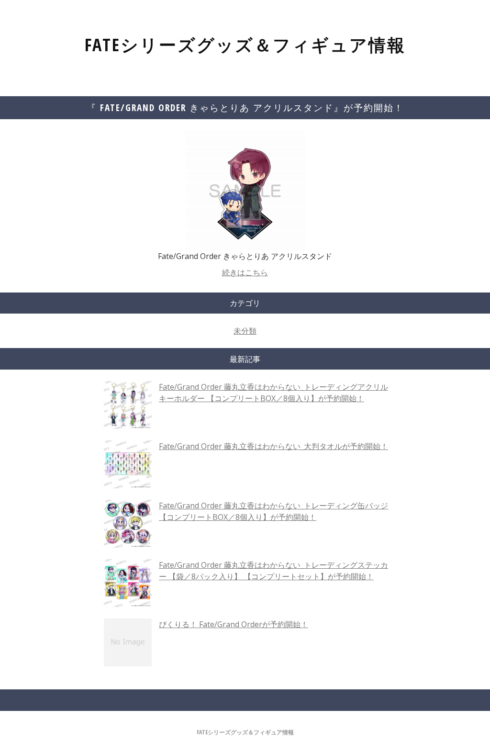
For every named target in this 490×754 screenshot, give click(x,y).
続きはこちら (245, 272)
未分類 (245, 331)
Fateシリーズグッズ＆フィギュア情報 (245, 44)
